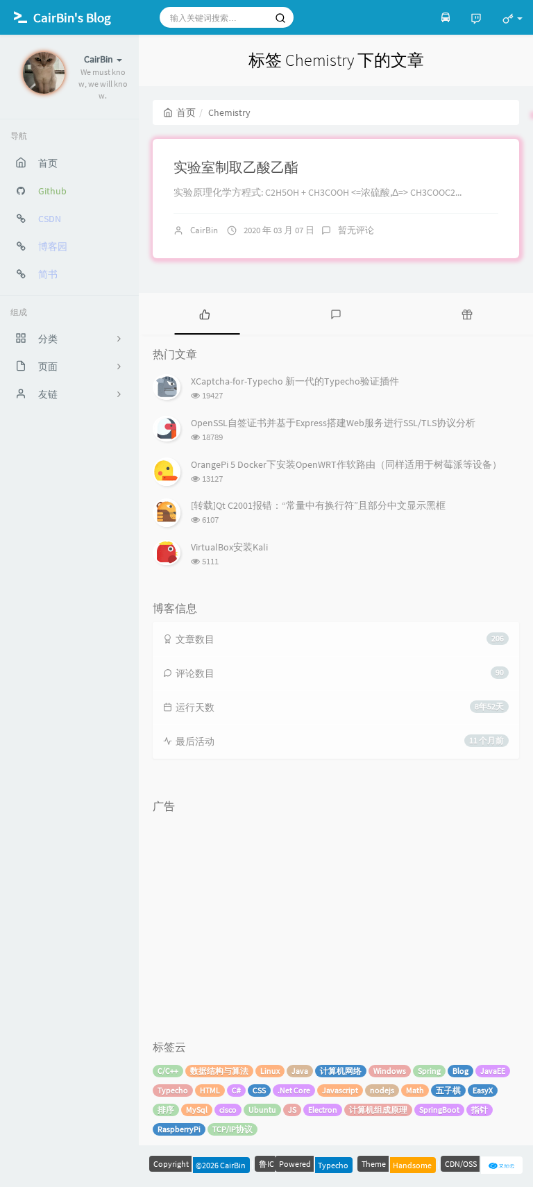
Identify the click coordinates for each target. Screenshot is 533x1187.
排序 (166, 1109)
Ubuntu (262, 1109)
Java (299, 1071)
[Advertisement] (336, 916)
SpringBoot (439, 1109)
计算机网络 (341, 1071)
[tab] (204, 314)
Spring (429, 1071)
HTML (210, 1090)
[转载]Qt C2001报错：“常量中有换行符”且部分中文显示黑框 (318, 505)
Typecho (173, 1090)
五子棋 (448, 1090)
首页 (186, 112)
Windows (389, 1071)
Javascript (340, 1090)
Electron (322, 1109)
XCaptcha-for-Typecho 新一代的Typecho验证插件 (295, 381)
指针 (479, 1109)
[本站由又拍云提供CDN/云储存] (502, 1164)
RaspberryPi (179, 1129)
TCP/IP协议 (232, 1129)
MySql (197, 1109)
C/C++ (168, 1071)
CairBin (204, 230)
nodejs (382, 1090)
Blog (460, 1071)
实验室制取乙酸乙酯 (236, 167)
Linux (270, 1071)
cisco (228, 1109)
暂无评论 (356, 230)
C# (236, 1090)
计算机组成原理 (378, 1109)
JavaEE (492, 1071)
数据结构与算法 (219, 1071)
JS (292, 1109)
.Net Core (294, 1090)
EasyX (483, 1090)
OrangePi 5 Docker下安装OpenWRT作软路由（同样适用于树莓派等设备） (346, 464)
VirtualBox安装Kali (229, 547)
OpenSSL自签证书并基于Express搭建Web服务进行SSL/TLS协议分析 (333, 422)
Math (415, 1090)
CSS (259, 1090)
